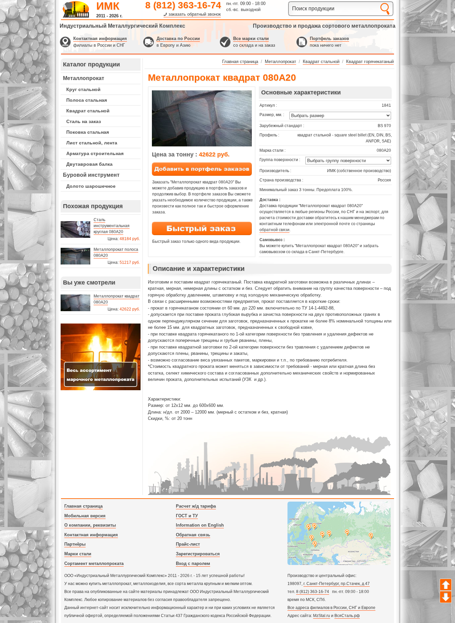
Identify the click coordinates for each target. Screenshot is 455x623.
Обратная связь (193, 534)
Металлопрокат (83, 78)
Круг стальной (83, 89)
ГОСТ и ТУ (187, 515)
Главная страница (83, 506)
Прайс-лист (188, 544)
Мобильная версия (85, 515)
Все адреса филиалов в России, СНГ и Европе (331, 607)
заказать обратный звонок (195, 14)
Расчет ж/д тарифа (196, 506)
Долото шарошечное (91, 186)
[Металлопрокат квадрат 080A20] (202, 145)
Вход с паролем (193, 563)
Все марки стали (251, 38)
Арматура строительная (95, 153)
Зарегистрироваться (198, 553)
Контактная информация (100, 38)
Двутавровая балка (89, 164)
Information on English (200, 525)
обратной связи (274, 229)
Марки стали (77, 553)
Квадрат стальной (88, 110)
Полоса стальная (86, 100)
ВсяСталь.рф (347, 615)
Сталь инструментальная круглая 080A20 (112, 225)
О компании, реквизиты (90, 525)
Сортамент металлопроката (94, 563)
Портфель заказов (329, 38)
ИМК (108, 6)
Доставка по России (178, 38)
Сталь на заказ (83, 121)
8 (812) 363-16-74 (183, 5)
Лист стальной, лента (91, 142)
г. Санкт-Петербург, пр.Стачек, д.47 (336, 583)
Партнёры (75, 544)
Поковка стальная (87, 132)
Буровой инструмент (91, 175)
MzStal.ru (321, 615)
